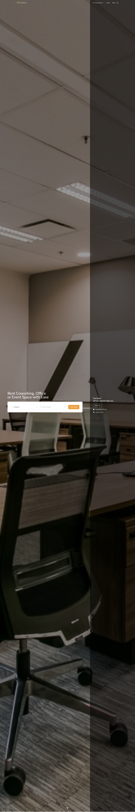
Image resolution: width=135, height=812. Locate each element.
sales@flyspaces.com (101, 409)
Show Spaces (73, 407)
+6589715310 (99, 412)
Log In (108, 2)
